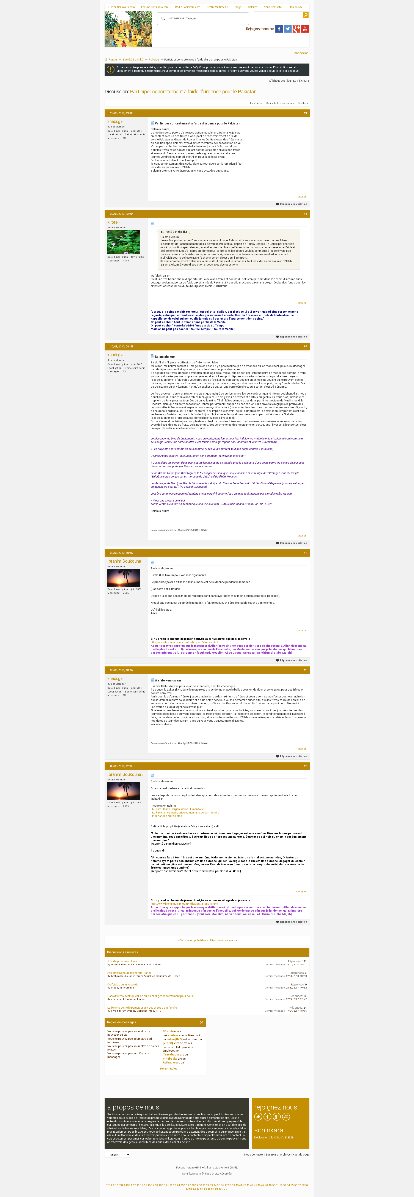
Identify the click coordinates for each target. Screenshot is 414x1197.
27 (189, 1185)
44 (251, 1185)
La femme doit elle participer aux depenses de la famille (142, 1007)
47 (262, 1185)
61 (190, 1188)
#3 (305, 346)
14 (141, 1185)
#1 (305, 113)
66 (208, 1188)
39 (233, 1185)
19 (160, 1185)
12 (134, 1185)
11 (130, 1185)
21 (167, 1185)
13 (138, 1185)
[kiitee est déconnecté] (123, 242)
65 (205, 1188)
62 (194, 1188)
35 (218, 1185)
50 (273, 1185)
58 (302, 1185)
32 (207, 1185)
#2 (305, 213)
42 (244, 1185)
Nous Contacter (273, 7)
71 (227, 1188)
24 (178, 1185)
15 (145, 1185)
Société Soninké (132, 59)
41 (240, 1185)
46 (258, 1185)
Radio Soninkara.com (187, 7)
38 (229, 1185)
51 (277, 1185)
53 (284, 1185)
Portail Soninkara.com (122, 7)
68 (216, 1188)
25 (181, 1185)
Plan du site (296, 7)
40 (236, 1185)
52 (280, 1185)
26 (185, 1185)
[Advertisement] (230, 43)
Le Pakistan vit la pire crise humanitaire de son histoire (185, 812)
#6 (305, 765)
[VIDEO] (168, 1043)
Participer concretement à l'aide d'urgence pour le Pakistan (193, 92)
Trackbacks (171, 1054)
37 (225, 1185)
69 (219, 1188)
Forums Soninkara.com (155, 7)
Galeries (252, 7)
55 (291, 1185)
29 (196, 1185)
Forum (113, 59)
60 (186, 1188)
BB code (168, 1031)
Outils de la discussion (279, 103)
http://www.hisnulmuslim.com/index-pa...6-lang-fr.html (184, 642)
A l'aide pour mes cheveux (123, 961)
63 (197, 1188)
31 (203, 1185)
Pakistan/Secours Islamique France (129, 972)
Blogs (238, 7)
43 (247, 1185)
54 (288, 1185)
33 (211, 1185)
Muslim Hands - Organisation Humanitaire (178, 809)
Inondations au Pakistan (167, 816)
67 (212, 1188)
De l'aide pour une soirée (122, 984)
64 (201, 1188)
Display (302, 103)
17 (152, 1185)
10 (127, 1185)
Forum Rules (168, 1068)
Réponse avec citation (293, 204)
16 (149, 1185)
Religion (154, 59)
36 (222, 1185)
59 (306, 1185)
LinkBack (255, 103)
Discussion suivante (222, 940)
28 (192, 1185)
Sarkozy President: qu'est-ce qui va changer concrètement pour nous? (150, 996)
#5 (305, 670)
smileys (173, 1035)
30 (200, 1185)
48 (266, 1185)
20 (163, 1185)
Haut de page (301, 1154)
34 (214, 1185)
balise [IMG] (174, 1039)
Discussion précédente (193, 940)
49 (269, 1185)
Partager (301, 196)
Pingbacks (170, 1058)
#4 (305, 552)
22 (170, 1185)
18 (156, 1185)
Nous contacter (253, 1154)
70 (223, 1188)
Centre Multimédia (217, 7)
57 (299, 1185)
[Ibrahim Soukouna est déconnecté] (123, 578)
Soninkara (271, 1154)
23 (174, 1185)
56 (295, 1185)
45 (255, 1185)
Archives (285, 1154)
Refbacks (169, 1062)
